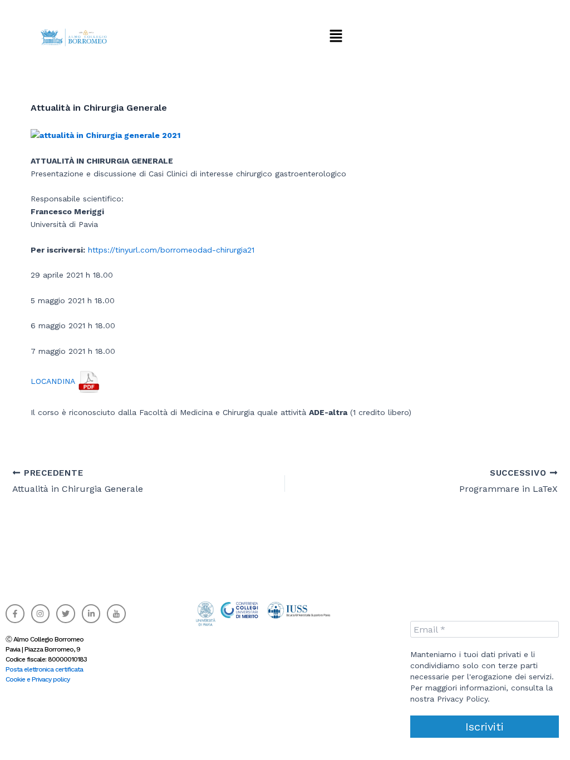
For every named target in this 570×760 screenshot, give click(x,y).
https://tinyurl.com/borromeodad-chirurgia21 (171, 249)
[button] (336, 35)
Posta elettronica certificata (44, 669)
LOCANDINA (54, 381)
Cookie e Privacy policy (38, 679)
